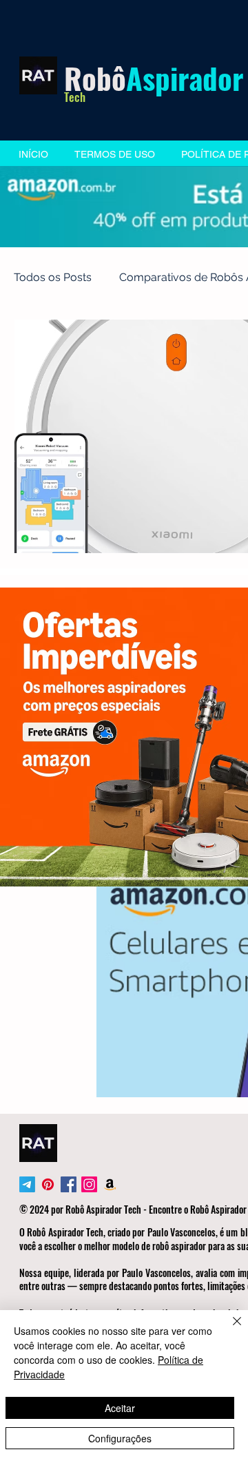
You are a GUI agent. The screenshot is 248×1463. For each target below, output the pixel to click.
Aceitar (120, 1408)
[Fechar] (228, 1329)
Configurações (120, 1438)
